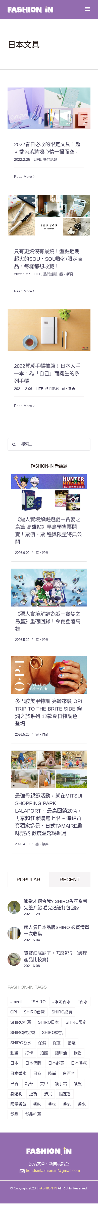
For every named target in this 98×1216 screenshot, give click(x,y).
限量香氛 (18, 1104)
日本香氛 (79, 1063)
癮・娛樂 (41, 553)
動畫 (14, 1053)
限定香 (65, 1094)
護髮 (78, 1083)
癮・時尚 (41, 734)
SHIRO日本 (48, 1022)
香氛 (52, 1104)
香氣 (67, 1104)
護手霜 (61, 1083)
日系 (37, 1073)
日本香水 (18, 1073)
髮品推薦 (33, 1114)
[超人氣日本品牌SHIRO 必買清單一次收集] (14, 930)
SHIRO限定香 (22, 1032)
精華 (29, 1083)
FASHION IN (47, 1188)
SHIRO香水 (20, 1042)
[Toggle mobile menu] (87, 9)
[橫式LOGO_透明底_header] (49, 1148)
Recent (70, 879)
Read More (23, 177)
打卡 (29, 1053)
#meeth (17, 1001)
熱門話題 (50, 159)
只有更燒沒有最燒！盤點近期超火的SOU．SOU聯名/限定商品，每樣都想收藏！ (48, 259)
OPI (13, 1012)
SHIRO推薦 (20, 1022)
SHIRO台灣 (34, 1012)
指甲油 (61, 1053)
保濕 (42, 1042)
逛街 (33, 1094)
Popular (28, 879)
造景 (48, 1094)
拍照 (44, 1053)
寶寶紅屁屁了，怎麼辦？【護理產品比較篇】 (55, 956)
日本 (14, 1063)
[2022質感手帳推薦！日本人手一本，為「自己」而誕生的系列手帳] (49, 330)
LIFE (37, 159)
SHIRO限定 (76, 1022)
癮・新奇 (66, 274)
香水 (82, 1104)
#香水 (82, 1001)
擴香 (78, 1053)
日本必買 (56, 1063)
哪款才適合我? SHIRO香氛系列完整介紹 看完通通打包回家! (55, 904)
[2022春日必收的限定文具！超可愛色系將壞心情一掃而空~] (49, 108)
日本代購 (33, 1063)
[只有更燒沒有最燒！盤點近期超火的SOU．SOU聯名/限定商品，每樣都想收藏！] (49, 215)
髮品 (14, 1114)
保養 (57, 1042)
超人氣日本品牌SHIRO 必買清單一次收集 (56, 930)
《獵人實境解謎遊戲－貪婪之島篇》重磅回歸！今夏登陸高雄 (47, 621)
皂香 (14, 1083)
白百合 (69, 1073)
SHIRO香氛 (52, 1032)
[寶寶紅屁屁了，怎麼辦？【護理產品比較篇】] (14, 956)
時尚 (52, 1073)
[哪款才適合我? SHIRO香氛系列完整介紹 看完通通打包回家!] (14, 904)
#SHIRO (37, 1001)
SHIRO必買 (62, 1012)
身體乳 (16, 1094)
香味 (37, 1104)
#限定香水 (61, 1001)
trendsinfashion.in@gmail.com (53, 1170)
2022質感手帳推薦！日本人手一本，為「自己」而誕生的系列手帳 (47, 373)
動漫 (72, 1042)
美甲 (44, 1083)
